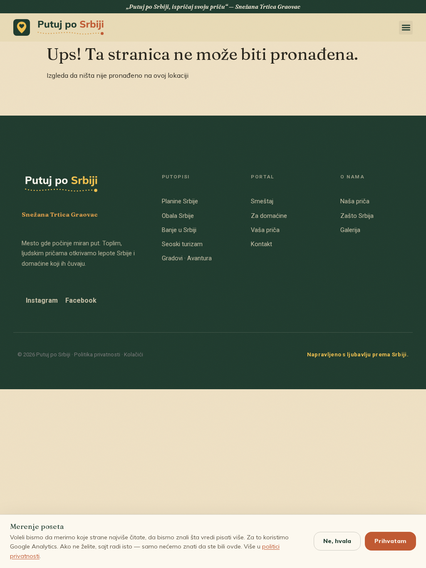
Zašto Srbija (357, 216)
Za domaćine (269, 216)
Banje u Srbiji (179, 230)
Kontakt (261, 244)
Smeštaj (262, 201)
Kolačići (133, 354)
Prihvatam (390, 541)
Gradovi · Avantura (187, 258)
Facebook (81, 300)
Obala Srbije (178, 216)
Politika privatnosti (97, 354)
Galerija (350, 230)
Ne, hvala (337, 541)
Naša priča (354, 201)
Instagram (42, 300)
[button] (406, 28)
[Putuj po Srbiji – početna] (61, 27)
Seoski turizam (182, 244)
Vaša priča (265, 230)
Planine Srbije (180, 201)
